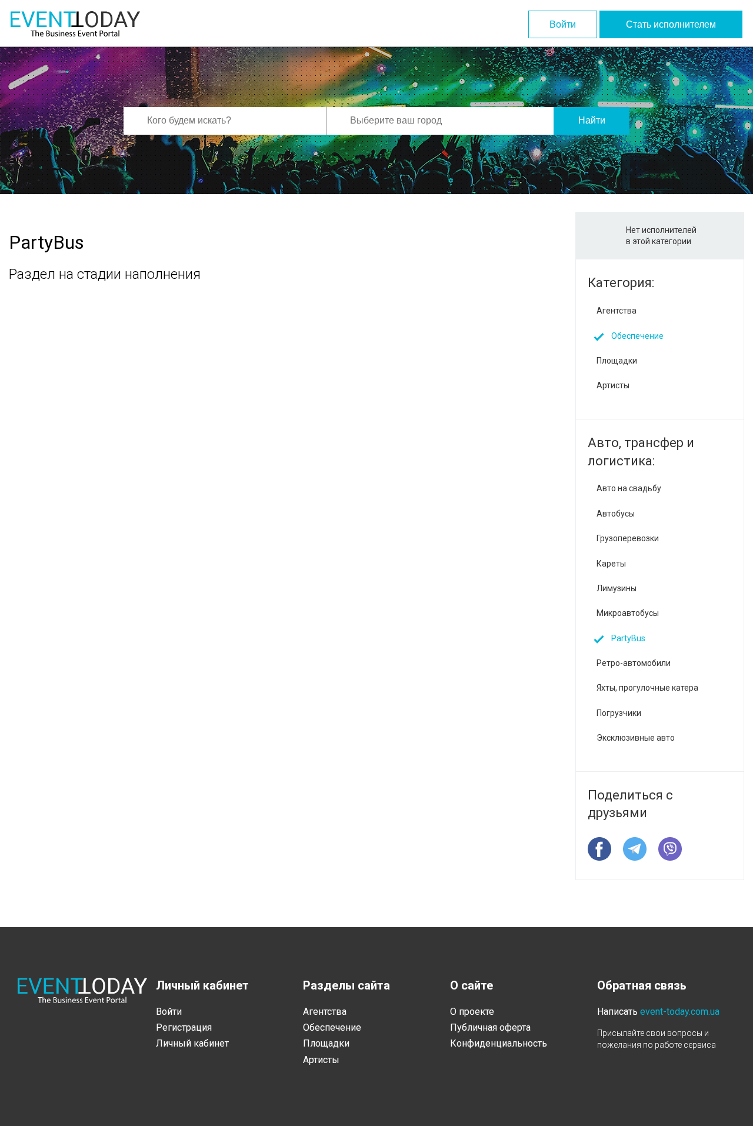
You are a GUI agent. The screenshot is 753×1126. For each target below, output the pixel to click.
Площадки (617, 360)
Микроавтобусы (628, 613)
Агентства (617, 310)
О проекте (472, 1011)
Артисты (613, 385)
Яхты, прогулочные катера (647, 687)
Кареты (611, 563)
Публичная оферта (490, 1027)
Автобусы (616, 513)
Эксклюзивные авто (636, 737)
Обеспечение (637, 336)
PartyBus (628, 638)
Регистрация (184, 1027)
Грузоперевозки (628, 538)
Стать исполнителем (671, 24)
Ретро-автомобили (634, 663)
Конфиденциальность (498, 1043)
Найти (591, 120)
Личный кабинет (192, 1043)
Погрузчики (619, 713)
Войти (562, 24)
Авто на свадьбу (629, 488)
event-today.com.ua (679, 1011)
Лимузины (617, 588)
